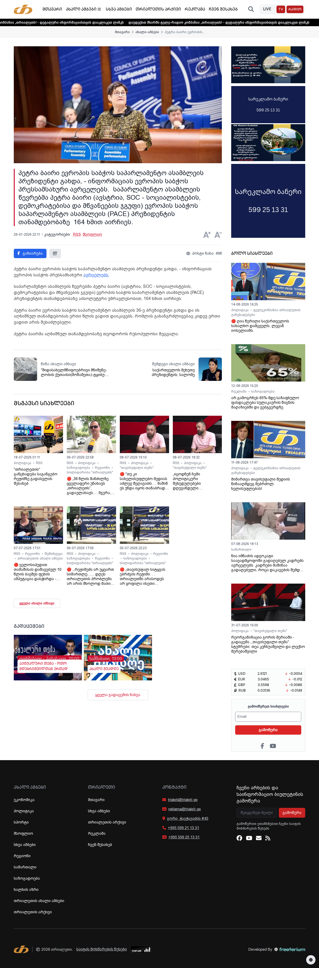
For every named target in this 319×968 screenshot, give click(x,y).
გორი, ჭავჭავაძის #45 (187, 818)
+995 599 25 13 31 (184, 837)
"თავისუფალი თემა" (137, 468)
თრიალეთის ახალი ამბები (40, 558)
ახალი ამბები (81, 9)
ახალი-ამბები (147, 32)
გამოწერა (268, 730)
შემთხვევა (54, 554)
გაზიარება (32, 253)
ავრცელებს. (96, 274)
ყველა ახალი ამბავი (36, 603)
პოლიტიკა (23, 463)
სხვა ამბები (119, 9)
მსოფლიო (92, 234)
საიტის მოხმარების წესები (101, 949)
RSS (77, 234)
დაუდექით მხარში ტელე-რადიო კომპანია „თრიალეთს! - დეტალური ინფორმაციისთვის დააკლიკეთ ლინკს (187, 22)
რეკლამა (195, 9)
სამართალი (241, 549)
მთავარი (52, 9)
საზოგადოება (79, 468)
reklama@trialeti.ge (184, 809)
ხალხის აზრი (26, 889)
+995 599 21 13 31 (183, 828)
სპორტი (21, 822)
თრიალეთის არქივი (158, 9)
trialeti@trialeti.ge (183, 800)
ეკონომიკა (24, 800)
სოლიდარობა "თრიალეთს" (90, 472)
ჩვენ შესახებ (223, 9)
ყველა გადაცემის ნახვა (117, 695)
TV (280, 9)
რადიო (294, 9)
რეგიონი (103, 468)
